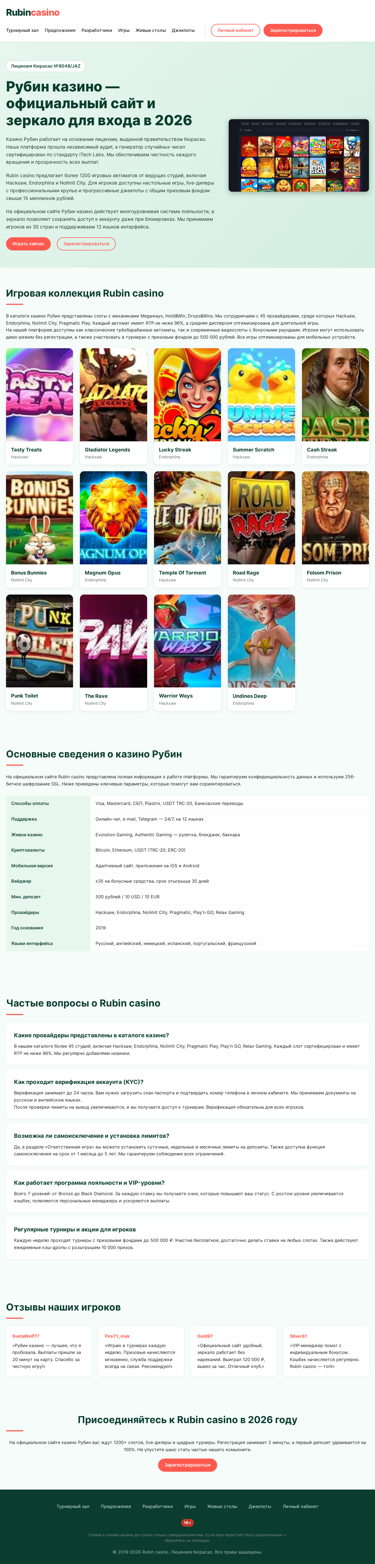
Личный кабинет (235, 30)
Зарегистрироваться (293, 30)
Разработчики (97, 30)
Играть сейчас (28, 243)
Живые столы (151, 30)
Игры (124, 30)
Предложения (60, 30)
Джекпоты (183, 30)
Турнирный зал (22, 30)
